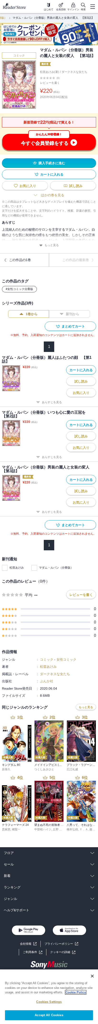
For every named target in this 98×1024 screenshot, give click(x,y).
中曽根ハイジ (42, 829)
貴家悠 (6, 829)
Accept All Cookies (49, 1015)
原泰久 (6, 769)
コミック (19, 55)
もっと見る (51, 245)
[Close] (92, 976)
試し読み (76, 186)
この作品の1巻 (20, 260)
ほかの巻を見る (52, 195)
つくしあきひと (44, 769)
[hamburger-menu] (92, 6)
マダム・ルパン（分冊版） (56, 567)
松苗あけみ (17, 567)
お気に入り (28, 186)
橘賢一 (16, 829)
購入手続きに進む (52, 163)
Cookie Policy (75, 992)
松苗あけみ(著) (49, 72)
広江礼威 (72, 769)
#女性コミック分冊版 (19, 289)
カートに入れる (52, 174)
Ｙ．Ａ (83, 829)
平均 (28, 595)
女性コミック (66, 659)
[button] (62, 952)
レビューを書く (50, 82)
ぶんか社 (46, 681)
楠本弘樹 (72, 829)
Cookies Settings (49, 1002)
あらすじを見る (52, 402)
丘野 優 (57, 829)
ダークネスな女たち (74, 72)
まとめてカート (73, 326)
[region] (49, 996)
